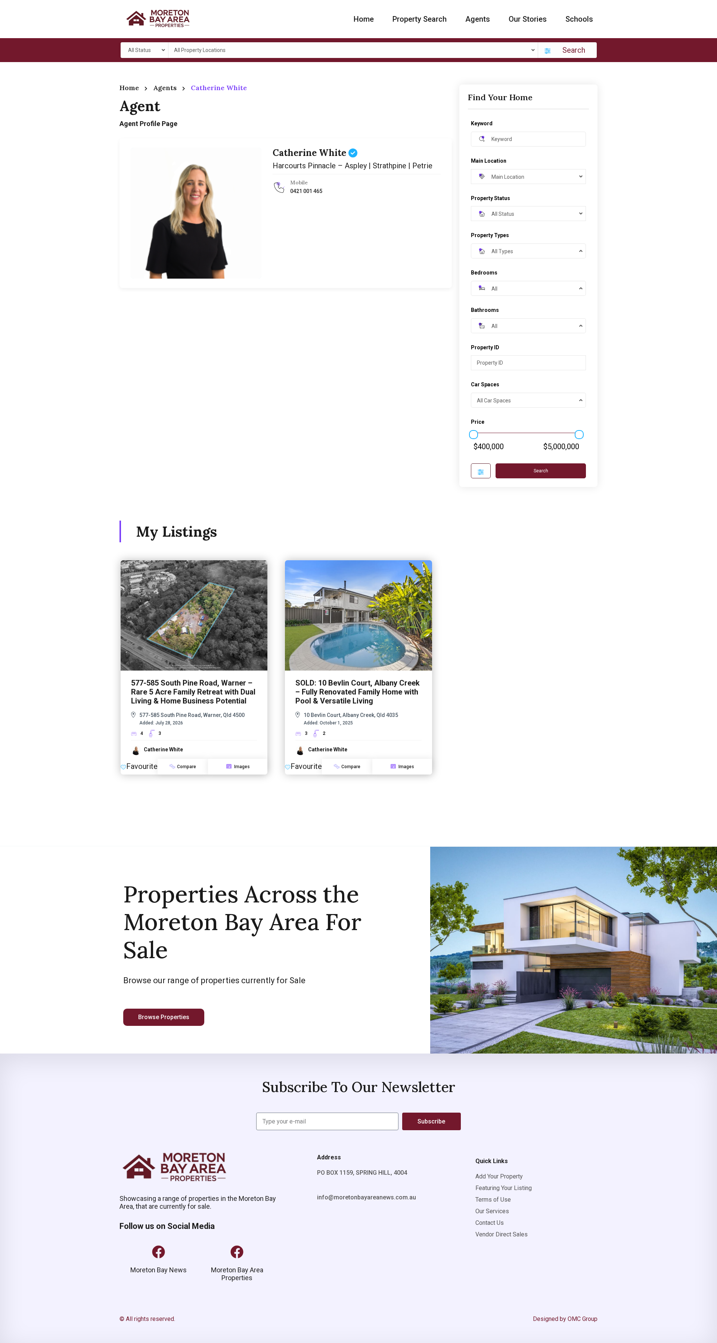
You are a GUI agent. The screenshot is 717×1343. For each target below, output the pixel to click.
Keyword (482, 123)
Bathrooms (485, 310)
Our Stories (528, 19)
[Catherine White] (196, 213)
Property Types (490, 235)
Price (477, 422)
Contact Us (489, 1222)
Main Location (488, 161)
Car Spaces (485, 384)
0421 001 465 (306, 191)
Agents (477, 19)
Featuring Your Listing (503, 1188)
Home (364, 19)
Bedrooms (484, 273)
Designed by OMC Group (565, 1318)
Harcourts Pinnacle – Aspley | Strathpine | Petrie (352, 165)
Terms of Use (493, 1199)
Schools (579, 19)
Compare (186, 766)
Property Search (419, 19)
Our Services (492, 1211)
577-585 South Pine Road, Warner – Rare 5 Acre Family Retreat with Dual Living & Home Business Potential (193, 691)
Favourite (142, 766)
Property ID (485, 347)
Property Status (490, 198)
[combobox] (145, 50)
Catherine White (310, 153)
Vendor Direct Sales (501, 1234)
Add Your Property (499, 1176)
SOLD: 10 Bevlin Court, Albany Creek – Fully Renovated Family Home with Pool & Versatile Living (357, 691)
